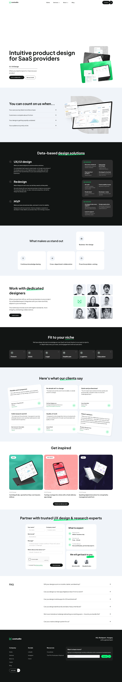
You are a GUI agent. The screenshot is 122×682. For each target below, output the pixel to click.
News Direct (14, 407)
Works (48, 2)
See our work (30, 77)
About (65, 2)
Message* (31, 541)
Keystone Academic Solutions (53, 406)
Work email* (31, 534)
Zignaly (13, 430)
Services (55, 2)
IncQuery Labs (49, 430)
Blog (73, 2)
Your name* (31, 527)
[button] (56, 2)
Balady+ (82, 430)
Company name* (51, 527)
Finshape (83, 406)
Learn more (15, 315)
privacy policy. (39, 565)
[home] (13, 3)
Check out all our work (61, 504)
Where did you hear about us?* (36, 549)
